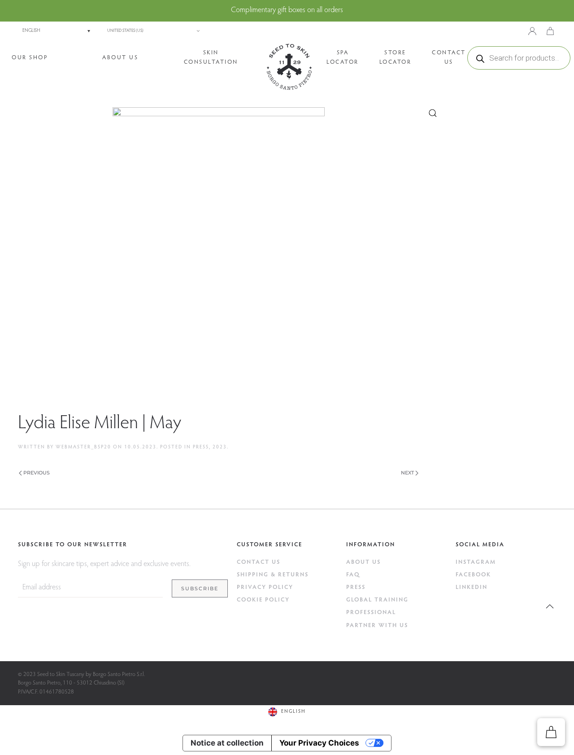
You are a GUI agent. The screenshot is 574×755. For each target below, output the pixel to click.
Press (201, 447)
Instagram (476, 562)
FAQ (353, 575)
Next (407, 473)
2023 (220, 447)
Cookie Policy (263, 600)
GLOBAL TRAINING (377, 600)
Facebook (473, 575)
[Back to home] (289, 67)
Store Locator (395, 57)
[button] (550, 606)
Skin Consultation (211, 57)
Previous (36, 473)
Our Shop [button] (30, 58)
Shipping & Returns (273, 575)
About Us (120, 58)
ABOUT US (363, 562)
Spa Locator (342, 57)
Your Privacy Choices (319, 742)
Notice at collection (227, 742)
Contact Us (449, 57)
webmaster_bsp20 (83, 447)
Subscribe (199, 588)
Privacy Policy (265, 587)
